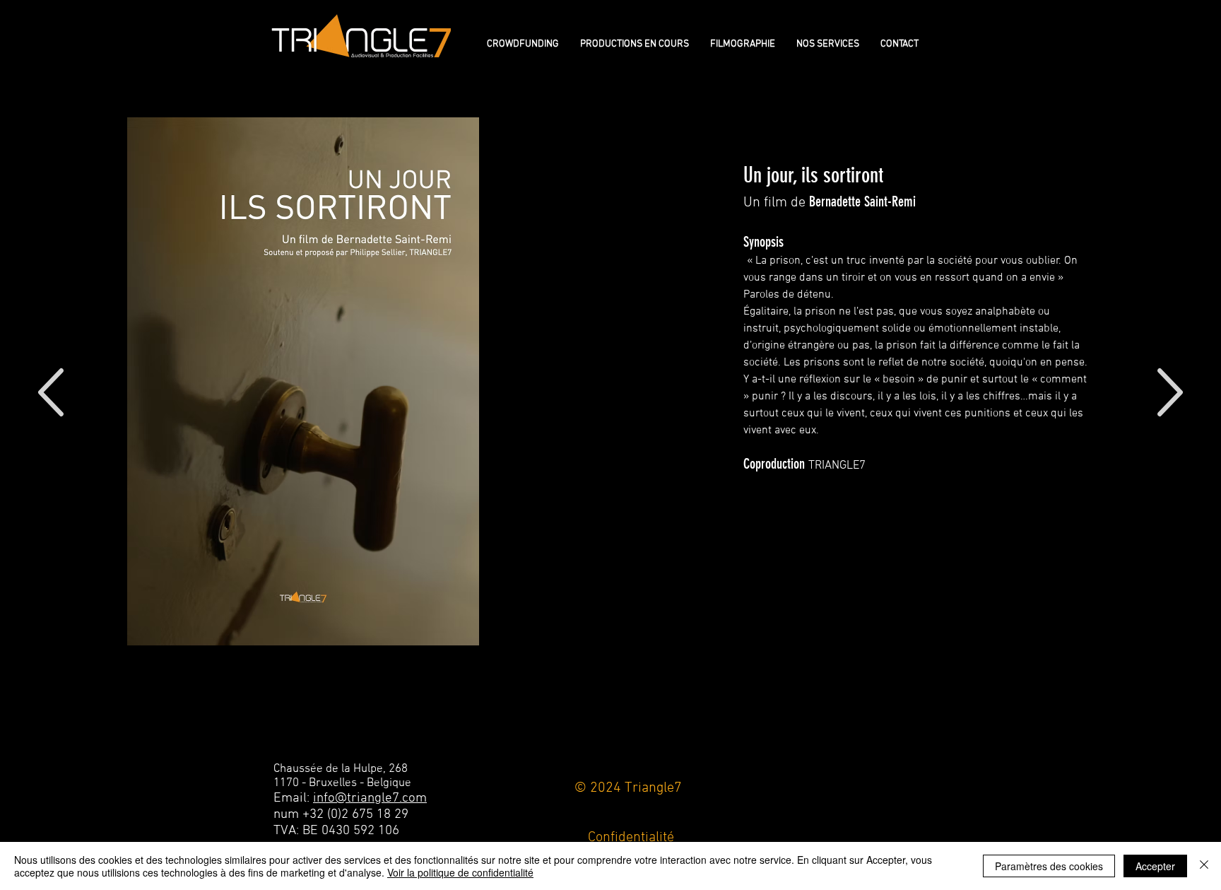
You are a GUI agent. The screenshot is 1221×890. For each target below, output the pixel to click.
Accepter (1155, 866)
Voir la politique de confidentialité (460, 872)
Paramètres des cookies (1049, 866)
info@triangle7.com (370, 798)
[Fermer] (1204, 866)
